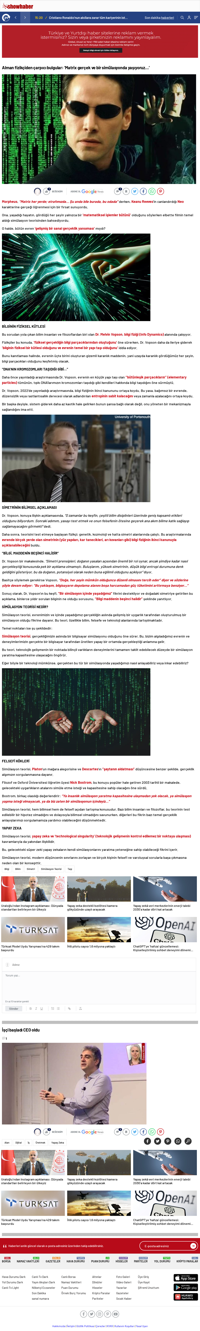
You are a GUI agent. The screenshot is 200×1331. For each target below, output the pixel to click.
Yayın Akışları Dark (43, 1282)
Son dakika (159, 17)
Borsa (6, 1260)
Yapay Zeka (57, 1142)
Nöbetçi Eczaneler (43, 1287)
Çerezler (100, 1326)
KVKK (110, 1326)
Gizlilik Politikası (85, 1326)
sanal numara (40, 1298)
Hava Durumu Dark (14, 1276)
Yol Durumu (162, 1260)
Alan (6, 1142)
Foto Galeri (123, 1276)
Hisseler (122, 1260)
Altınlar (97, 1276)
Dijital (18, 1142)
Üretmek (40, 1142)
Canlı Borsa (68, 1276)
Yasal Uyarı (142, 1326)
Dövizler (97, 1282)
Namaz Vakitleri (28, 1260)
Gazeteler (53, 1260)
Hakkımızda (58, 1326)
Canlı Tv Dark (40, 1276)
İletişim (71, 1326)
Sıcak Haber (124, 1298)
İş (28, 1142)
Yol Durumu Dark (12, 1282)
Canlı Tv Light (10, 1287)
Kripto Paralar (187, 1260)
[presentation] (15, 17)
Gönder (13, 1008)
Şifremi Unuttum (148, 1287)
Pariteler (141, 1260)
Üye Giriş (143, 1276)
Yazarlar (121, 1287)
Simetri (31, 868)
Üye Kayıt (144, 1282)
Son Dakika (39, 1293)
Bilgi (6, 868)
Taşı (70, 868)
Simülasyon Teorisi (51, 868)
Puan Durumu (100, 1260)
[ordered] (52, 1008)
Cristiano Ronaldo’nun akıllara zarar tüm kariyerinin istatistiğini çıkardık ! (88, 17)
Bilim (18, 868)
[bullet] (58, 1008)
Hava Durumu (76, 1260)
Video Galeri (123, 1282)
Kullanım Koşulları (124, 1326)
